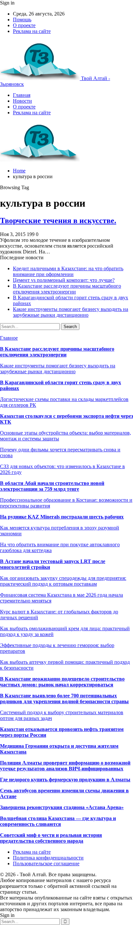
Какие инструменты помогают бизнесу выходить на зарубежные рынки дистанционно (70, 312)
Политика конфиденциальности (48, 857)
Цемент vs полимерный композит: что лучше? (64, 280)
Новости (22, 101)
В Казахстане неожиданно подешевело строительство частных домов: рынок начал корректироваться (62, 681)
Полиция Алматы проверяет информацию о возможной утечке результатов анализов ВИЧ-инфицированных (65, 765)
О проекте (24, 25)
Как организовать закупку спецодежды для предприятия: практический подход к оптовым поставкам (63, 581)
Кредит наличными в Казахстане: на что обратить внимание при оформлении (68, 271)
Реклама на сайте (32, 31)
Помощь (22, 19)
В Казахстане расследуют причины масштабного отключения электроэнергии (67, 288)
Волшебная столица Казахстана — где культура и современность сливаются (58, 821)
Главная (21, 95)
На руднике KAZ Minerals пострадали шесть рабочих (62, 516)
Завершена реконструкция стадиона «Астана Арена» (62, 807)
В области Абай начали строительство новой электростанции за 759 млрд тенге (52, 486)
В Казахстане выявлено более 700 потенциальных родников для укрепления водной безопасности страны (64, 698)
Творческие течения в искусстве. (58, 220)
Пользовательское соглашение (46, 863)
